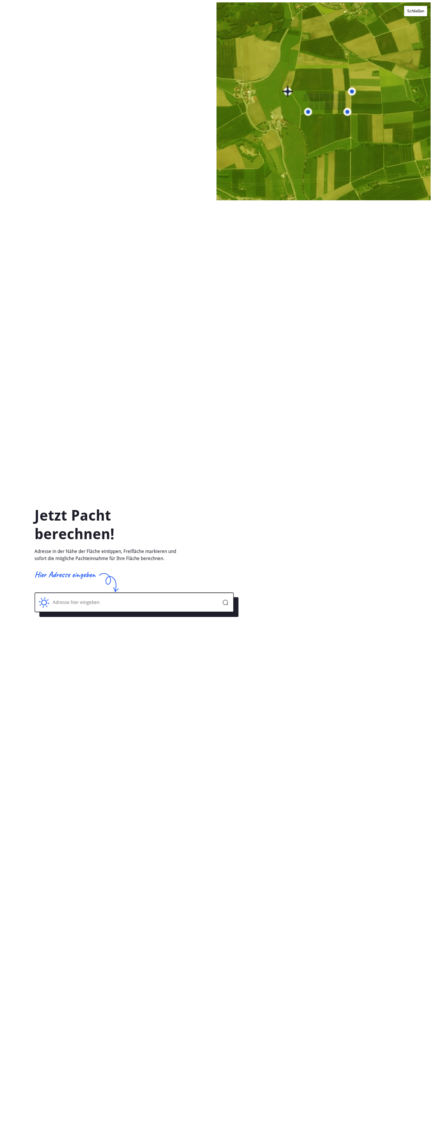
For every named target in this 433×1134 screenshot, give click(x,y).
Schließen (415, 11)
